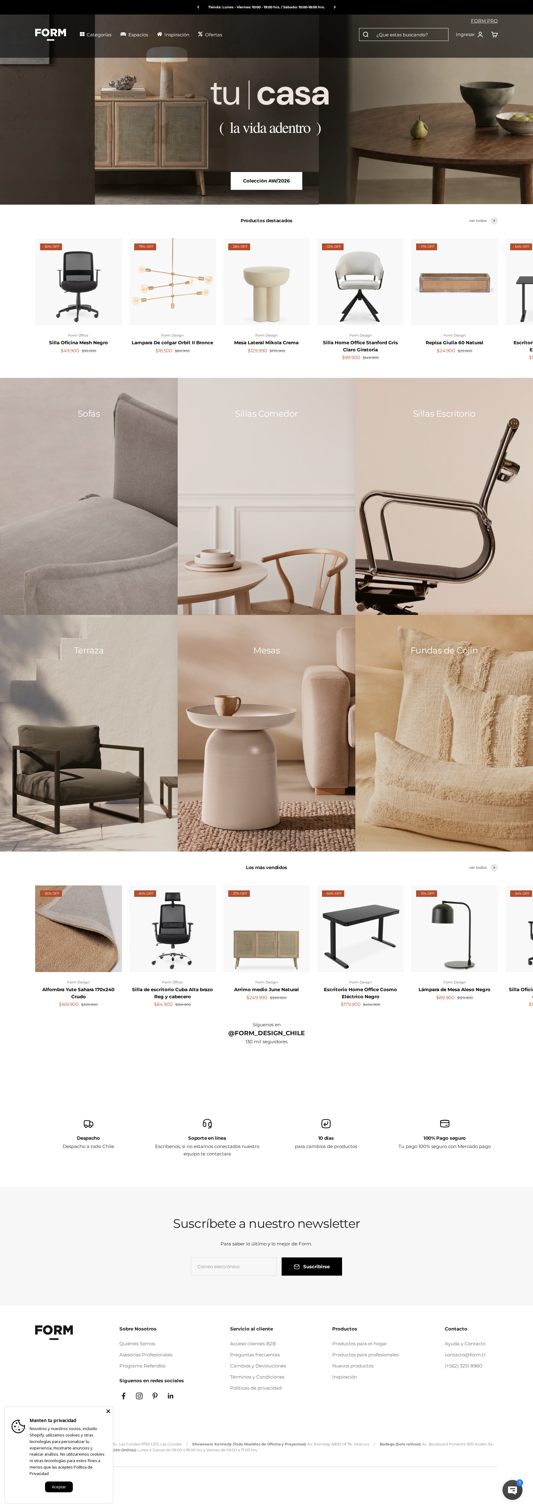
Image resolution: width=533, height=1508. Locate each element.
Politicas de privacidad (256, 1388)
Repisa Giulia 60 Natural (454, 342)
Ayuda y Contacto (465, 1344)
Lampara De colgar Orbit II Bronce (172, 342)
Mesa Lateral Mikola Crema (266, 342)
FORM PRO (484, 21)
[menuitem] (97, 34)
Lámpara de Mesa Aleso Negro (454, 989)
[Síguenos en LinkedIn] (171, 1396)
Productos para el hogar (359, 1344)
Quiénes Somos (137, 1344)
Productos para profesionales (365, 1355)
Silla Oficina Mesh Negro (78, 342)
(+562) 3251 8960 (463, 1366)
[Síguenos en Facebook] (123, 1396)
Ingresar (470, 34)
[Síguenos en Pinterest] (155, 1396)
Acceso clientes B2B (253, 1344)
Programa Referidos (142, 1366)
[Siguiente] (335, 7)
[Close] (108, 1411)
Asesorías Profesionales (145, 1355)
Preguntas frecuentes (255, 1355)
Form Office (78, 335)
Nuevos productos (353, 1366)
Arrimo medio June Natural (266, 989)
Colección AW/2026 (266, 181)
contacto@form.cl (465, 1355)
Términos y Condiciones (257, 1377)
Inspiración (344, 1377)
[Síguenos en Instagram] (139, 1396)
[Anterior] (198, 7)
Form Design (172, 335)
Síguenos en (267, 1025)
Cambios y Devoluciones (258, 1366)
